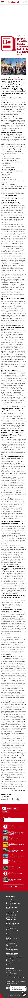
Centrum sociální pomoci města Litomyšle (14, 961)
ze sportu (5, 811)
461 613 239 (8, 955)
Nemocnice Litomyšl (11, 915)
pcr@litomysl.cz (9, 913)
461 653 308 (8, 937)
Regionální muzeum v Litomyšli (13, 938)
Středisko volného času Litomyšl (14, 957)
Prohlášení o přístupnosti (11, 983)
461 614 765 (8, 952)
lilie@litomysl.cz (9, 935)
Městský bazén (10, 927)
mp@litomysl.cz (9, 908)
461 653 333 (8, 902)
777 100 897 (8, 944)
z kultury (16, 808)
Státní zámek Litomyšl (11, 945)
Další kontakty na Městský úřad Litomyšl (15, 977)
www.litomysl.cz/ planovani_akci (15, 423)
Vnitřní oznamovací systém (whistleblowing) (15, 981)
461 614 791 (8, 933)
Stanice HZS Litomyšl (11, 919)
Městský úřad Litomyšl (11, 899)
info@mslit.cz (8, 932)
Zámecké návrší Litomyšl (12, 942)
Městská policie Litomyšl (12, 907)
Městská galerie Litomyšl (12, 949)
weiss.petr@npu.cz (10, 947)
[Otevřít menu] (2, 2)
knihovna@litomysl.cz (10, 924)
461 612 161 (8, 906)
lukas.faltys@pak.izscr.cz (11, 920)
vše (4, 808)
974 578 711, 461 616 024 (11, 914)
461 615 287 (8, 940)
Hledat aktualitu (7, 817)
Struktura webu (9, 985)
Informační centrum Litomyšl (13, 903)
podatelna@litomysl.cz (10, 901)
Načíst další (13, 886)
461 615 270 (8, 959)
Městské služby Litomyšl (12, 930)
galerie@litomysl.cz (10, 950)
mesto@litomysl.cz (13, 975)
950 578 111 (8, 922)
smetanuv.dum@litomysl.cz (11, 954)
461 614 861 (8, 964)
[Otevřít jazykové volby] (26, 2)
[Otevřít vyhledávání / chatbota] (24, 2)
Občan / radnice (20, 35)
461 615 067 (8, 948)
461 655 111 (8, 918)
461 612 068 (8, 926)
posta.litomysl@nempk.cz (11, 917)
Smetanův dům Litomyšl (12, 953)
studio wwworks (22, 994)
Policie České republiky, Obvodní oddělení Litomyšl (14, 911)
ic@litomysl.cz (9, 904)
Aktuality (19, 36)
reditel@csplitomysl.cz (10, 963)
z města (9, 808)
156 (7, 909)
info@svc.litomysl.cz (10, 958)
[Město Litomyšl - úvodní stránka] (13, 2)
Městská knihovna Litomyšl (13, 923)
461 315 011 (8, 929)
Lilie (7, 934)
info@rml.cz (8, 939)
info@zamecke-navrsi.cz (11, 943)
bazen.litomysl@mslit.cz (11, 928)
